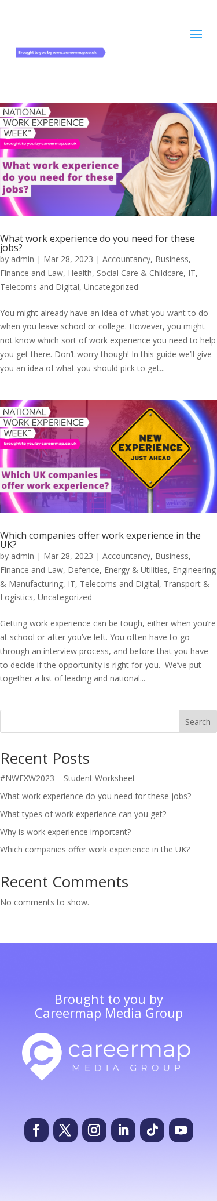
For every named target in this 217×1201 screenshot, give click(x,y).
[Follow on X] (65, 1130)
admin (22, 258)
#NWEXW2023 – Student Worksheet (67, 777)
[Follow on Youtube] (181, 1130)
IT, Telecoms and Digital (113, 583)
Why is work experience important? (65, 831)
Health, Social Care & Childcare (125, 272)
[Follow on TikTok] (152, 1130)
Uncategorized (111, 286)
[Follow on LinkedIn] (123, 1130)
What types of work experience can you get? (83, 813)
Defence (84, 569)
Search (198, 721)
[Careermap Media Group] (109, 1075)
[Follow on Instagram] (94, 1130)
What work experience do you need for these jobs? (97, 243)
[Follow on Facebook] (36, 1130)
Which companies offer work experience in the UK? (100, 540)
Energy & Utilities (136, 569)
